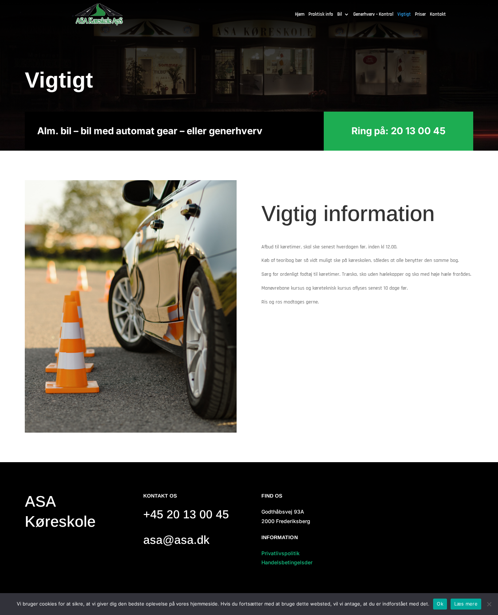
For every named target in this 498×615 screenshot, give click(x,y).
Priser (420, 14)
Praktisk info (320, 14)
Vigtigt (404, 14)
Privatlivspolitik (280, 553)
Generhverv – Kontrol (373, 14)
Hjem (299, 14)
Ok (440, 604)
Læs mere (466, 604)
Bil (339, 14)
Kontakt (438, 14)
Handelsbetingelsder (286, 562)
